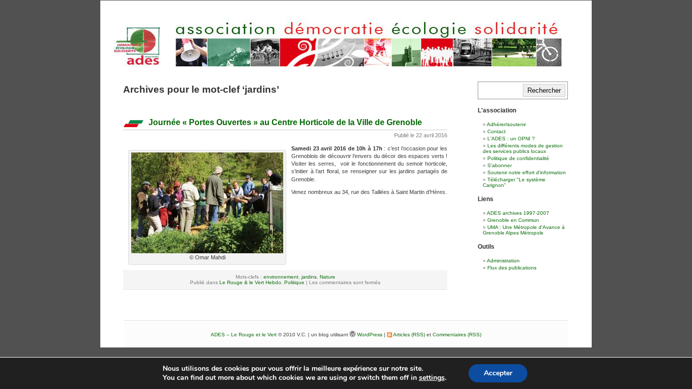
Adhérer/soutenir (506, 124)
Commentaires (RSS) (457, 334)
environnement (280, 277)
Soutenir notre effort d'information (526, 172)
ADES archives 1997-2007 (518, 213)
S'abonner (499, 165)
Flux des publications (511, 267)
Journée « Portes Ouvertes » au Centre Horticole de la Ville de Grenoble (285, 122)
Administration (503, 260)
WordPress (370, 334)
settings (432, 377)
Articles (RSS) (408, 334)
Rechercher (544, 90)
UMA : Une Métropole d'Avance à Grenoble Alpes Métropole (524, 230)
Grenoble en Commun (513, 220)
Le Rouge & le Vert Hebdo (250, 282)
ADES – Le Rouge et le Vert (244, 334)
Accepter (498, 373)
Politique (294, 282)
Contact (496, 131)
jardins (309, 277)
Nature (327, 277)
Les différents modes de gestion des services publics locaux (523, 148)
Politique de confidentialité (518, 158)
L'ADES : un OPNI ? (511, 138)
